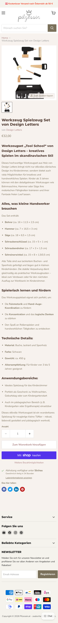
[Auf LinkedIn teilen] (16, 489)
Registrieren (47, 574)
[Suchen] (52, 28)
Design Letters (14, 129)
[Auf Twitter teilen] (10, 489)
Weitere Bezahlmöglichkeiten (29, 462)
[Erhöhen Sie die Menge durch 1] (30, 434)
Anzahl (5, 426)
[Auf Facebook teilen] (4, 489)
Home (5, 38)
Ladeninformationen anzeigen (19, 478)
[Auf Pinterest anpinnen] (22, 489)
